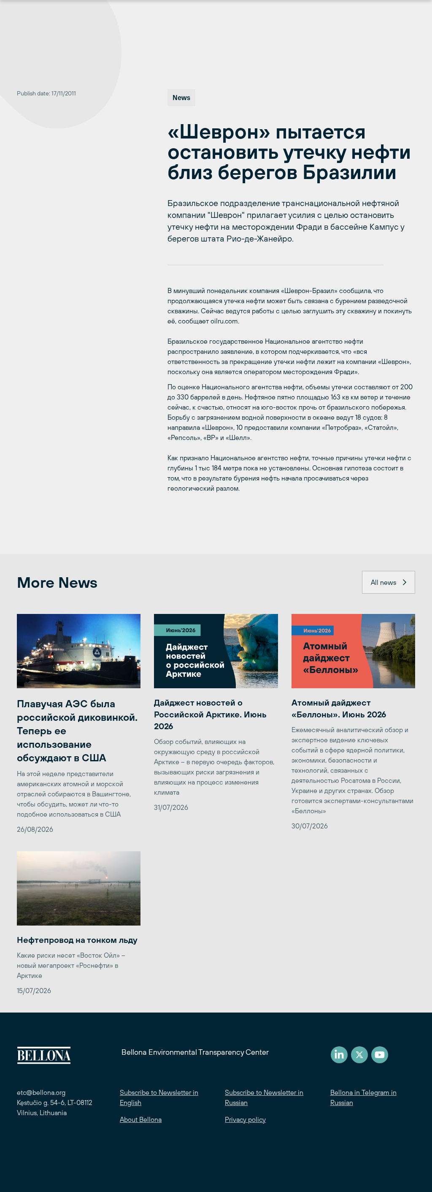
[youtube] (379, 1054)
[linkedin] (339, 1054)
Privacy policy (245, 1119)
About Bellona (141, 1119)
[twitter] (359, 1054)
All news (383, 582)
